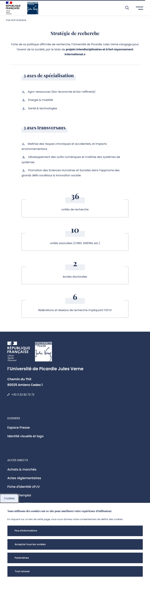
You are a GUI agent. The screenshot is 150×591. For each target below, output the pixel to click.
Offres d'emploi (19, 495)
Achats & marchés (22, 469)
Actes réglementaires (24, 478)
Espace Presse (18, 427)
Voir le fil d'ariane (16, 20)
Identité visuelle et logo (25, 436)
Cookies (9, 498)
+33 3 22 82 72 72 (22, 394)
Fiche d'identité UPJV (23, 486)
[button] (125, 8)
